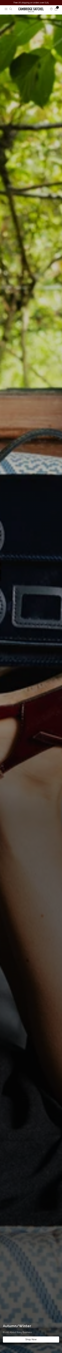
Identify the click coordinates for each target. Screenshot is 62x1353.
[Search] (10, 9)
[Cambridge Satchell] (31, 10)
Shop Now (31, 1339)
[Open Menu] (6, 9)
